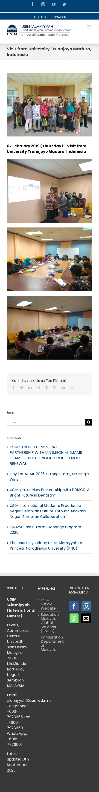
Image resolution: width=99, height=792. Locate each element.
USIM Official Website (48, 604)
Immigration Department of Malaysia (49, 643)
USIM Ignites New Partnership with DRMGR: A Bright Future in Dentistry (50, 492)
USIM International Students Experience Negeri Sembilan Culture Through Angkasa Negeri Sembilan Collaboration (48, 511)
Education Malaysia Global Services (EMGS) (49, 623)
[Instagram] (86, 606)
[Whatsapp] (74, 618)
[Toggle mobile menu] (89, 26)
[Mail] (86, 618)
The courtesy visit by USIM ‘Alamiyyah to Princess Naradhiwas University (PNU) (46, 545)
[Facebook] (74, 606)
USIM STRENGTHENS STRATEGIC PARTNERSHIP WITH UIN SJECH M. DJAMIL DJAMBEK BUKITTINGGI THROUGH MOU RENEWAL (46, 455)
